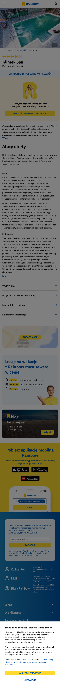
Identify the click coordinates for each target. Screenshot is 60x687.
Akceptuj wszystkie (31, 673)
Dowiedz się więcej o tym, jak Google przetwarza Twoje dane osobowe (29, 662)
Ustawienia (35, 680)
